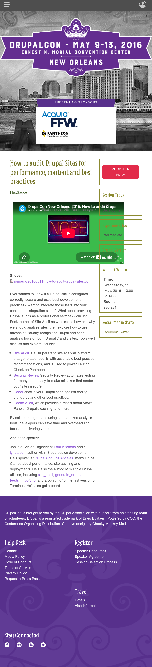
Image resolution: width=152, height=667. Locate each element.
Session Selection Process (96, 561)
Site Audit (21, 352)
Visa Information (88, 605)
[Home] (76, 44)
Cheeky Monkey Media (110, 523)
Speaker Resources (90, 550)
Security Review (26, 374)
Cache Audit (23, 402)
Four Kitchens (65, 446)
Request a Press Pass (22, 578)
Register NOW (120, 172)
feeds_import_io (23, 480)
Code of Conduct (18, 561)
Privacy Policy (16, 572)
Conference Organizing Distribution (32, 523)
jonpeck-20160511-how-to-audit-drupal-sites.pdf (52, 281)
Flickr (19, 644)
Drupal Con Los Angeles (54, 457)
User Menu (143, 4)
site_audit (45, 474)
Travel (81, 591)
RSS (31, 644)
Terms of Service (18, 567)
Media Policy (15, 556)
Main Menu (8, 4)
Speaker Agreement (90, 556)
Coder (18, 391)
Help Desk (15, 542)
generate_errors (68, 474)
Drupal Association (75, 512)
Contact (11, 550)
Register (84, 542)
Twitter (124, 331)
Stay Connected (22, 635)
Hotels (80, 599)
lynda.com (18, 452)
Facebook (110, 331)
